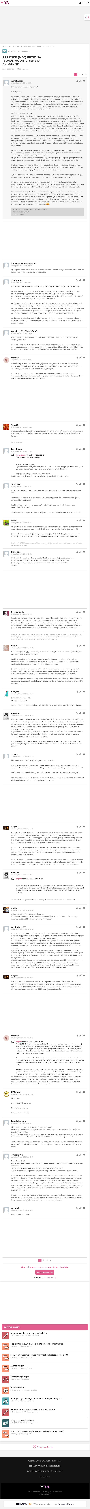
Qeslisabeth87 (18, 927)
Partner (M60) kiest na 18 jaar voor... (39, 46)
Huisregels (57, 1461)
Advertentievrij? (54, 1471)
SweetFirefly (17, 612)
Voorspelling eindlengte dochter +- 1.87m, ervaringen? (36, 1398)
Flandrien (15, 552)
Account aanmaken (45, 1272)
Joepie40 (16, 484)
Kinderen (15, 1401)
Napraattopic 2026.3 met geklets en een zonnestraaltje (37, 1344)
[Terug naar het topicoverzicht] (4, 53)
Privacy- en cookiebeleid (49, 1466)
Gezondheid (16, 1390)
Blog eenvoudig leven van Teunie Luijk (29, 1333)
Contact (33, 1466)
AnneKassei (17, 81)
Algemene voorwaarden (39, 1461)
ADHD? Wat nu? (18, 1388)
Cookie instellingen (36, 1471)
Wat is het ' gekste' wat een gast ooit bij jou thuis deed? (37, 1431)
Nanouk (15, 358)
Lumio (14, 646)
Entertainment (17, 1335)
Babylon (15, 692)
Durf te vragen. (17, 1366)
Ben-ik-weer (17, 449)
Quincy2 (15, 1208)
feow (13, 520)
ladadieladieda (18, 1121)
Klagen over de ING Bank (22, 1420)
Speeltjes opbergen (20, 1377)
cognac (15, 827)
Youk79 (15, 425)
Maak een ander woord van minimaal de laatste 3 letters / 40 (39, 1355)
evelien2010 (17, 1155)
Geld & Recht (17, 1423)
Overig (14, 1346)
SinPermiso (16, 280)
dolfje (14, 908)
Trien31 (15, 754)
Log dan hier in (50, 1277)
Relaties (15, 46)
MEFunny (15, 1092)
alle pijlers (23, 51)
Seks (14, 1379)
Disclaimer (45, 1476)
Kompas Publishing (66, 1504)
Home (5, 46)
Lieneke (15, 713)
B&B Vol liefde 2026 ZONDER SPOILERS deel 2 (33, 1409)
